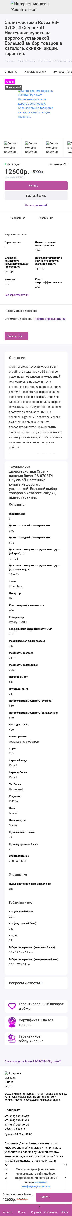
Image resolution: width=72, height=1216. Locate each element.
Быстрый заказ (36, 195)
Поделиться (14, 336)
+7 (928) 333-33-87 (17, 1116)
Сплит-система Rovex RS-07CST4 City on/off (33, 1061)
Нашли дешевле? (36, 205)
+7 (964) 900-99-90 (17, 1124)
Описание (11, 71)
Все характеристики (17, 294)
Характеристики (35, 71)
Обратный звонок (15, 1128)
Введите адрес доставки (50, 318)
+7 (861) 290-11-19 (17, 1120)
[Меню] (7, 7)
